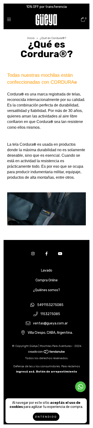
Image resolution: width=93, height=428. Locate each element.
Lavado (46, 270)
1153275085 (50, 314)
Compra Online (47, 280)
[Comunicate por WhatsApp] (80, 386)
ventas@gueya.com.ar (50, 323)
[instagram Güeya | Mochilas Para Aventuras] (32, 254)
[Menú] (10, 19)
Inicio (31, 38)
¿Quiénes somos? (46, 290)
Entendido (46, 416)
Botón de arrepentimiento (56, 371)
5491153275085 (50, 305)
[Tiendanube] (47, 353)
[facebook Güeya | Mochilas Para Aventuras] (46, 254)
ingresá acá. (25, 371)
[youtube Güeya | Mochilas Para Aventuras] (60, 254)
